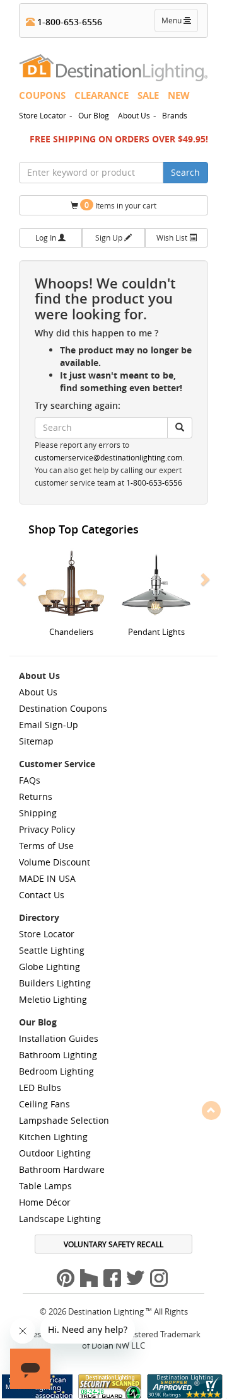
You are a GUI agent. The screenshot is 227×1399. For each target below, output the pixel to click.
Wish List (172, 237)
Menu (179, 23)
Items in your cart (120, 205)
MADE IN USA (47, 878)
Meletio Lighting (53, 999)
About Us (134, 115)
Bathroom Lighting (58, 1055)
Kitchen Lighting (53, 1137)
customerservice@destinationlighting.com (108, 457)
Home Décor (45, 1202)
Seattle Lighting (51, 950)
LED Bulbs (40, 1088)
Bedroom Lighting (56, 1071)
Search (185, 172)
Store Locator (42, 115)
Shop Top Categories (83, 529)
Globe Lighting (49, 967)
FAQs (29, 780)
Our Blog (93, 115)
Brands (174, 115)
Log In (46, 237)
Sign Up (109, 237)
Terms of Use (46, 846)
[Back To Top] (211, 1109)
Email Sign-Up (48, 725)
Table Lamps (45, 1186)
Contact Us (41, 895)
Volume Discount (54, 862)
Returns (35, 796)
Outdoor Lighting (55, 1153)
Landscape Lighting (60, 1219)
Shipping (38, 813)
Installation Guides (58, 1038)
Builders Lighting (55, 983)
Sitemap (36, 741)
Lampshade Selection (64, 1120)
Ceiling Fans (44, 1104)
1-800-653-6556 (68, 22)
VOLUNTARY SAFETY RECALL (113, 1244)
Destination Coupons (63, 708)
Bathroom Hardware (62, 1169)
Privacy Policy (47, 829)
